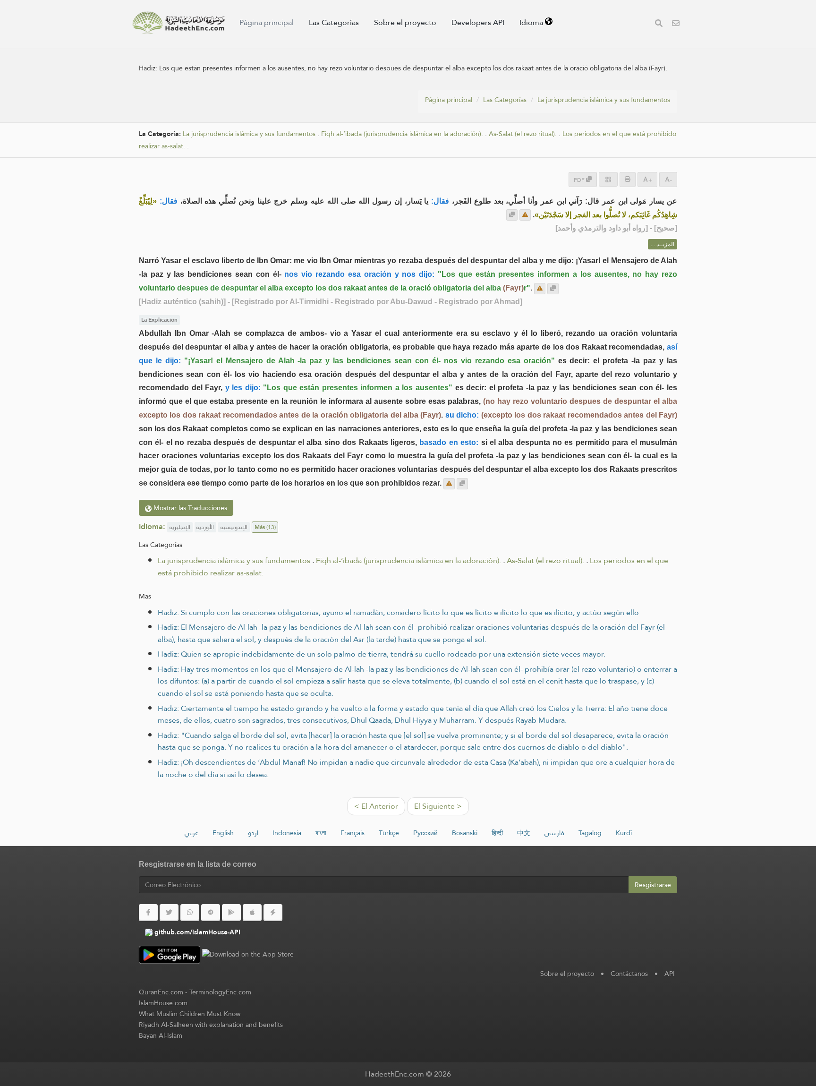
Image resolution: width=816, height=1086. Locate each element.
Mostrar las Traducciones (189, 508)
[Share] (608, 179)
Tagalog (590, 833)
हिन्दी (497, 833)
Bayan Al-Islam (160, 1035)
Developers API (477, 22)
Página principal (266, 22)
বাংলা (320, 833)
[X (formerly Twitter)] (169, 912)
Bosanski (464, 833)
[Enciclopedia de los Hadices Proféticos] (178, 22)
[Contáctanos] (675, 24)
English (223, 833)
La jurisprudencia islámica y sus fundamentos (603, 100)
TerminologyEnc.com (220, 992)
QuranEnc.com (161, 992)
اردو (253, 833)
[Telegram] (210, 912)
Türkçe (389, 833)
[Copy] (512, 215)
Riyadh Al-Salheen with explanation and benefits (211, 1024)
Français (352, 833)
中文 (523, 833)
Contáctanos (629, 973)
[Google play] (231, 912)
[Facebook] (148, 912)
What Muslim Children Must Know (189, 1014)
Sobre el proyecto (405, 22)
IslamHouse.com (163, 1003)
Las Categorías (334, 22)
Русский (425, 833)
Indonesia (286, 833)
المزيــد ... (662, 244)
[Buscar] (658, 24)
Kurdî (624, 833)
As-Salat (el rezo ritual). (523, 134)
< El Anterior (376, 806)
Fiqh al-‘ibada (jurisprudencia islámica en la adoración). (402, 134)
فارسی (554, 833)
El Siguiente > (438, 806)
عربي (191, 833)
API (669, 973)
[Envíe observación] (525, 215)
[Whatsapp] (189, 912)
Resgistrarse (653, 885)
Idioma (532, 22)
